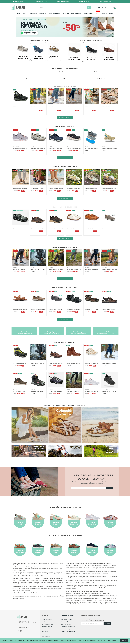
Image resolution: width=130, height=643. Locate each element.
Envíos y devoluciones (47, 619)
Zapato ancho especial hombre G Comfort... (20, 228)
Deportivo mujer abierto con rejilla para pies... (56, 148)
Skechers (69, 146)
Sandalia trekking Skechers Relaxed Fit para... (109, 309)
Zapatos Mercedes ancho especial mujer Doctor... (109, 107)
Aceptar (124, 640)
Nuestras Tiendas (46, 636)
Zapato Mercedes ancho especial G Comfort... (74, 107)
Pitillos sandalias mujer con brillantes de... (92, 188)
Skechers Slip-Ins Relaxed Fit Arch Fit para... (74, 269)
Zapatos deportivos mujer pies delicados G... (56, 107)
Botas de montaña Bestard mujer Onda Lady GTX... (38, 391)
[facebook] (18, 631)
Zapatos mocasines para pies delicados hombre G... (109, 228)
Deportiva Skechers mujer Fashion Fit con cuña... (74, 148)
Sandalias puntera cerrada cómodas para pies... (74, 188)
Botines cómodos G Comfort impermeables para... (109, 363)
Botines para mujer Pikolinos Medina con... (74, 363)
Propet (86, 146)
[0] (117, 7)
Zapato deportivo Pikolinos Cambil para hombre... (56, 363)
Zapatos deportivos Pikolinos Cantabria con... (92, 363)
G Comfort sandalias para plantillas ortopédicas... (38, 188)
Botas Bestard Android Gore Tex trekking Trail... (20, 363)
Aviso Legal (44, 621)
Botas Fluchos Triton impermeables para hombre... (20, 391)
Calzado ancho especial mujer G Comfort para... (20, 107)
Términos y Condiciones (47, 624)
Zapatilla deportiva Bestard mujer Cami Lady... (56, 391)
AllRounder (16, 146)
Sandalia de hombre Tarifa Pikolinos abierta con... (20, 309)
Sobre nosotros (45, 633)
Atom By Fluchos (106, 389)
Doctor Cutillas (106, 106)
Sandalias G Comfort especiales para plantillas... (56, 188)
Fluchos (33, 227)
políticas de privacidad (112, 640)
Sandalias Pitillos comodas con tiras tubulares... (109, 188)
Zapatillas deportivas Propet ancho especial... (109, 148)
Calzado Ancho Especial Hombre (68, 629)
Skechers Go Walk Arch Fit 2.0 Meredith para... (92, 391)
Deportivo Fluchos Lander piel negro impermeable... (56, 228)
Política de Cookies (46, 629)
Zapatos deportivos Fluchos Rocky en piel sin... (38, 228)
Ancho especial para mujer (38, 41)
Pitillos (86, 106)
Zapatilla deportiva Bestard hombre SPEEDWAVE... (74, 391)
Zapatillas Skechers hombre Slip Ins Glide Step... (109, 269)
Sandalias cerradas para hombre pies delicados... (56, 309)
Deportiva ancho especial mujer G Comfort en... (38, 148)
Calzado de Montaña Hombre (68, 631)
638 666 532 (83, 1)
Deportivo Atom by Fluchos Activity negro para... (109, 391)
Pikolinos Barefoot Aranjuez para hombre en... (74, 228)
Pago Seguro (45, 631)
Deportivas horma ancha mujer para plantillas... (92, 148)
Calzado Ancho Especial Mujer (68, 626)
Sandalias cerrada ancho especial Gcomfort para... (38, 309)
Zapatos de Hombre (66, 624)
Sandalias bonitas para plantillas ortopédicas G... (20, 188)
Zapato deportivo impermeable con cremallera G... (92, 269)
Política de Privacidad (47, 626)
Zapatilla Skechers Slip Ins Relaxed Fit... (56, 269)
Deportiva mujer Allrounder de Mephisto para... (20, 148)
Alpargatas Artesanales (66, 619)
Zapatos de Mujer (65, 621)
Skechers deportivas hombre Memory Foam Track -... (20, 269)
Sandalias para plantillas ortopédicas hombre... (74, 309)
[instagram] (21, 631)
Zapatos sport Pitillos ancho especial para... (92, 107)
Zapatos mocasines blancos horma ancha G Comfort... (38, 107)
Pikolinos (69, 227)
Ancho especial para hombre (91, 41)
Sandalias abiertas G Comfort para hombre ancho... (92, 309)
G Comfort (15, 106)
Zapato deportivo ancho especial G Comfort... (38, 269)
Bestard (15, 361)
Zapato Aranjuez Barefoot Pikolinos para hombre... (92, 228)
